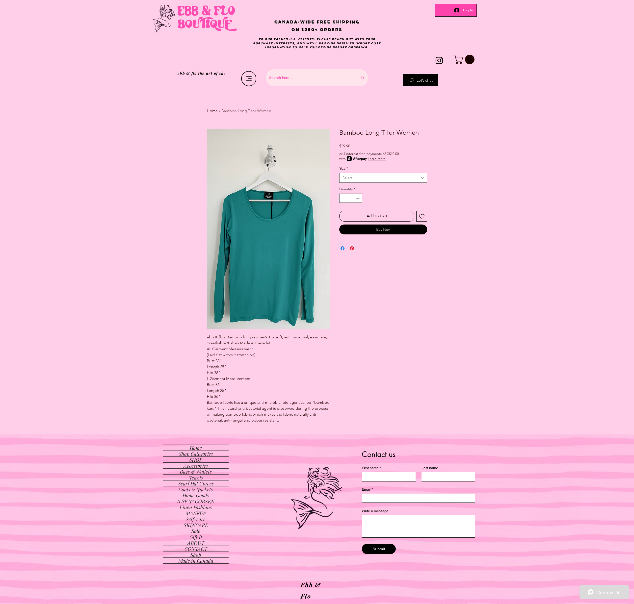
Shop (195, 554)
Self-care (196, 519)
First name (371, 468)
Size (343, 168)
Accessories (196, 465)
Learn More (377, 158)
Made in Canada (196, 560)
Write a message (375, 511)
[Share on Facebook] (342, 248)
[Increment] (358, 198)
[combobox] (383, 178)
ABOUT (195, 543)
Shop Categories (196, 453)
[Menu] (248, 78)
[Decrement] (343, 198)
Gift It (195, 537)
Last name (430, 468)
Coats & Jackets (196, 489)
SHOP (195, 459)
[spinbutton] (350, 198)
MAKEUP (196, 513)
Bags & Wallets (196, 471)
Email (367, 489)
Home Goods (196, 495)
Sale (195, 531)
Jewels (196, 477)
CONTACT (196, 549)
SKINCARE (196, 525)
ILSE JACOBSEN (195, 501)
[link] (465, 59)
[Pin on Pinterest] (352, 248)
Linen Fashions (196, 507)
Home (212, 110)
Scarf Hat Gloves (196, 483)
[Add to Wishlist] (421, 216)
